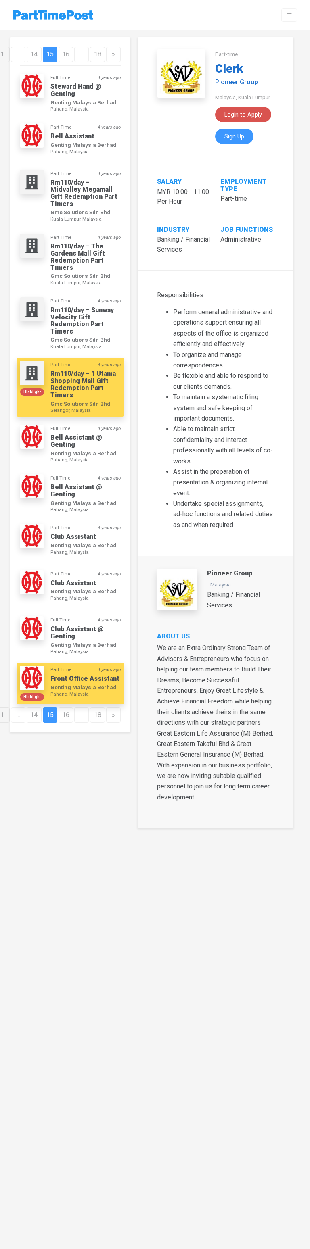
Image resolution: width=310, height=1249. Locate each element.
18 (97, 54)
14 (34, 54)
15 (50, 54)
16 (65, 54)
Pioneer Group (236, 82)
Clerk (229, 68)
